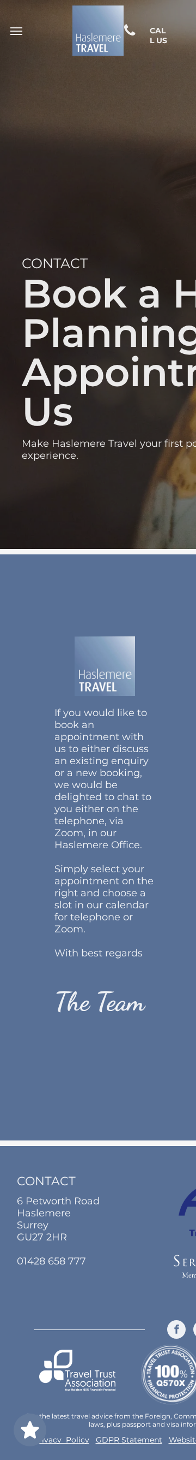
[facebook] (176, 1330)
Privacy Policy (61, 1440)
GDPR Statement (129, 1440)
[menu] (16, 31)
